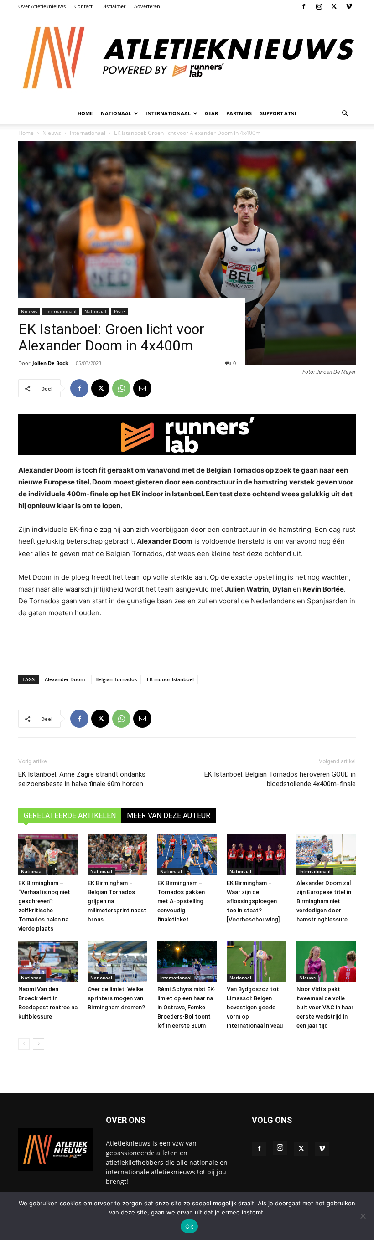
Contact (83, 6)
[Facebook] (304, 6)
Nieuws (29, 311)
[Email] (142, 388)
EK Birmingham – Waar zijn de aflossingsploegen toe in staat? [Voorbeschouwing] (253, 901)
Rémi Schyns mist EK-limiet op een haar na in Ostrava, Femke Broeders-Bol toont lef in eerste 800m (186, 1007)
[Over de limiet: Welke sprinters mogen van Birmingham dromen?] (117, 961)
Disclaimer (113, 6)
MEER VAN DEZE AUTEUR (168, 815)
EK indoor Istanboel (170, 679)
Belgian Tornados (116, 679)
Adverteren (147, 6)
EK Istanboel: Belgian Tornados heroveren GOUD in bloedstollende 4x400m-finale (280, 779)
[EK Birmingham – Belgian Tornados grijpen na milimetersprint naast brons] (117, 854)
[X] (334, 6)
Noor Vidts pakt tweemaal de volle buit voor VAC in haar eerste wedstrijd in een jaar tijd (324, 1007)
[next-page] (38, 1044)
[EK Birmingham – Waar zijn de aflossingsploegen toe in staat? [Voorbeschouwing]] (256, 854)
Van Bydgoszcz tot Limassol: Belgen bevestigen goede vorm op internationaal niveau (255, 1007)
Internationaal (61, 311)
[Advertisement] (187, 644)
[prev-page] (24, 1044)
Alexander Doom (65, 679)
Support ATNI (278, 113)
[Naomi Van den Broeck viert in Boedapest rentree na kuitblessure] (48, 961)
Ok (189, 1226)
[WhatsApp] (121, 388)
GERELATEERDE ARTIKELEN (70, 815)
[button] (345, 113)
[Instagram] (319, 6)
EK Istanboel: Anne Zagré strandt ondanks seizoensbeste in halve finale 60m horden (81, 779)
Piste (119, 311)
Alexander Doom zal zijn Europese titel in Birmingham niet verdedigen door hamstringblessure (323, 901)
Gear (211, 113)
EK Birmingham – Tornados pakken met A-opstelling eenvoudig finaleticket (181, 901)
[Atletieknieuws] (187, 58)
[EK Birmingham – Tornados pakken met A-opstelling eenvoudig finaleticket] (187, 854)
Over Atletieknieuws (42, 6)
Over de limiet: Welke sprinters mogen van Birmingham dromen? (116, 998)
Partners (239, 113)
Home (85, 113)
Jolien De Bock (50, 363)
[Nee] (362, 1215)
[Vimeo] (349, 6)
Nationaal (95, 311)
